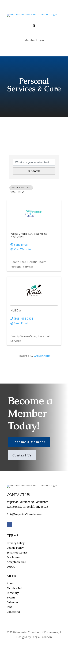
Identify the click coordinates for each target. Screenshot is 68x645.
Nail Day (15, 310)
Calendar (12, 602)
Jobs (9, 607)
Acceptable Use (16, 562)
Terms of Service (17, 552)
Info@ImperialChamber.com (25, 514)
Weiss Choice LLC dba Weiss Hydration (28, 235)
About (11, 583)
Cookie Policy (15, 547)
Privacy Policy (15, 543)
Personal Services (20, 187)
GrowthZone (42, 356)
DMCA (11, 566)
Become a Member (29, 442)
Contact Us (22, 455)
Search (35, 171)
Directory (13, 592)
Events (11, 597)
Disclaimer (14, 557)
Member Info (15, 588)
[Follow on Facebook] (9, 524)
